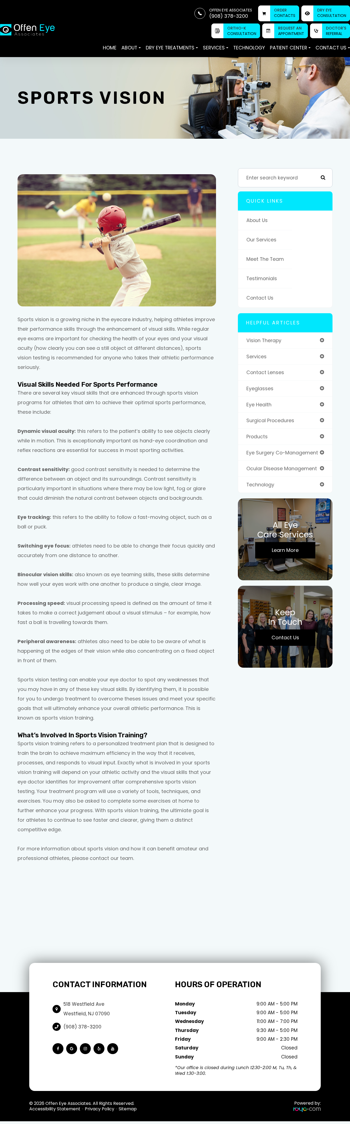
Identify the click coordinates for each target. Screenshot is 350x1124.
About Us (257, 220)
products (257, 436)
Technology (249, 47)
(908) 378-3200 (82, 1027)
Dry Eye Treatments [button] (170, 47)
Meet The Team (265, 259)
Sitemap (128, 1109)
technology (260, 484)
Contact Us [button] (331, 47)
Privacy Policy (99, 1109)
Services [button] (214, 47)
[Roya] (307, 1109)
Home (109, 47)
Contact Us (259, 297)
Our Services (261, 239)
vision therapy (263, 340)
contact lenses (265, 372)
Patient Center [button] (288, 47)
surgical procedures (270, 420)
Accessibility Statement (54, 1109)
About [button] (129, 47)
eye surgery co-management (282, 452)
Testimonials (261, 278)
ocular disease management (281, 468)
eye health (259, 404)
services (256, 356)
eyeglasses (259, 388)
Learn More (285, 550)
